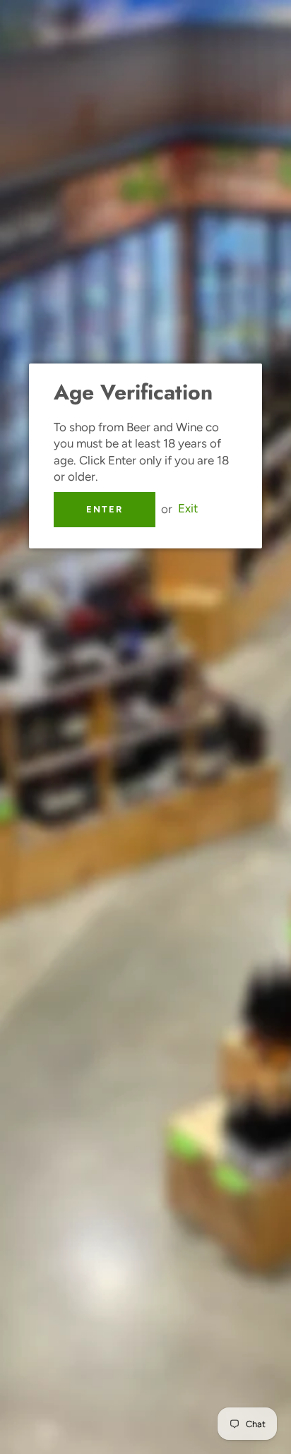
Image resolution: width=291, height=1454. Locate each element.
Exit (188, 509)
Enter (104, 509)
